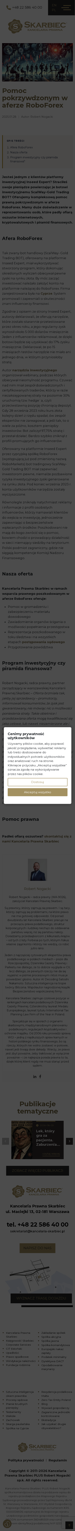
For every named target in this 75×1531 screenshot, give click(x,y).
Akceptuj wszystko (37, 792)
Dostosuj (37, 782)
